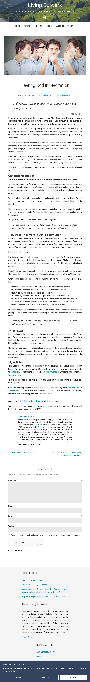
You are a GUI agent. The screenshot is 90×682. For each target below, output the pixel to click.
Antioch (41, 427)
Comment (45, 480)
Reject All (45, 677)
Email (45, 516)
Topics (49, 26)
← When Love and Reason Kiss (21, 453)
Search (70, 26)
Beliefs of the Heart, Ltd (33, 401)
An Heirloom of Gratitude (32, 581)
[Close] (87, 662)
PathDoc (14, 409)
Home (17, 26)
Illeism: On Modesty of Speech (34, 585)
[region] (45, 671)
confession (15, 372)
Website (12, 526)
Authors (27, 26)
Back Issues (38, 26)
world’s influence (50, 372)
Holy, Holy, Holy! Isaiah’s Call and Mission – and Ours (43, 596)
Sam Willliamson (45, 95)
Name (45, 506)
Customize (17, 677)
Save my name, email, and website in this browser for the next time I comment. (46, 535)
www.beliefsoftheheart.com (34, 442)
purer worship (16, 375)
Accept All (73, 677)
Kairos (38, 657)
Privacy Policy (27, 637)
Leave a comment (64, 95)
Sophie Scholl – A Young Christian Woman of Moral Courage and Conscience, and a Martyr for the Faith (45, 590)
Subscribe (60, 26)
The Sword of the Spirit (45, 652)
